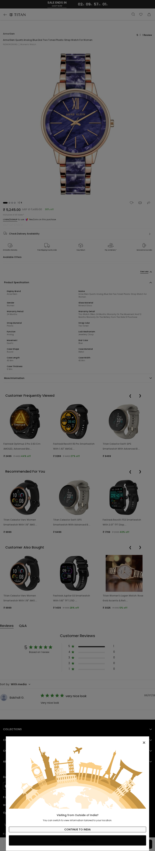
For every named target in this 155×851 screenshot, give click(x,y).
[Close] (77, 740)
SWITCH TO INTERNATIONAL (77, 840)
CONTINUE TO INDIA (77, 829)
